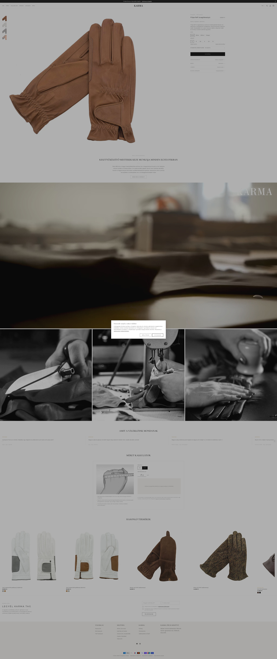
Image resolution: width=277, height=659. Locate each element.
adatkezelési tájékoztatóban (121, 331)
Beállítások (145, 335)
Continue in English (147, 1)
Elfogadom (157, 335)
